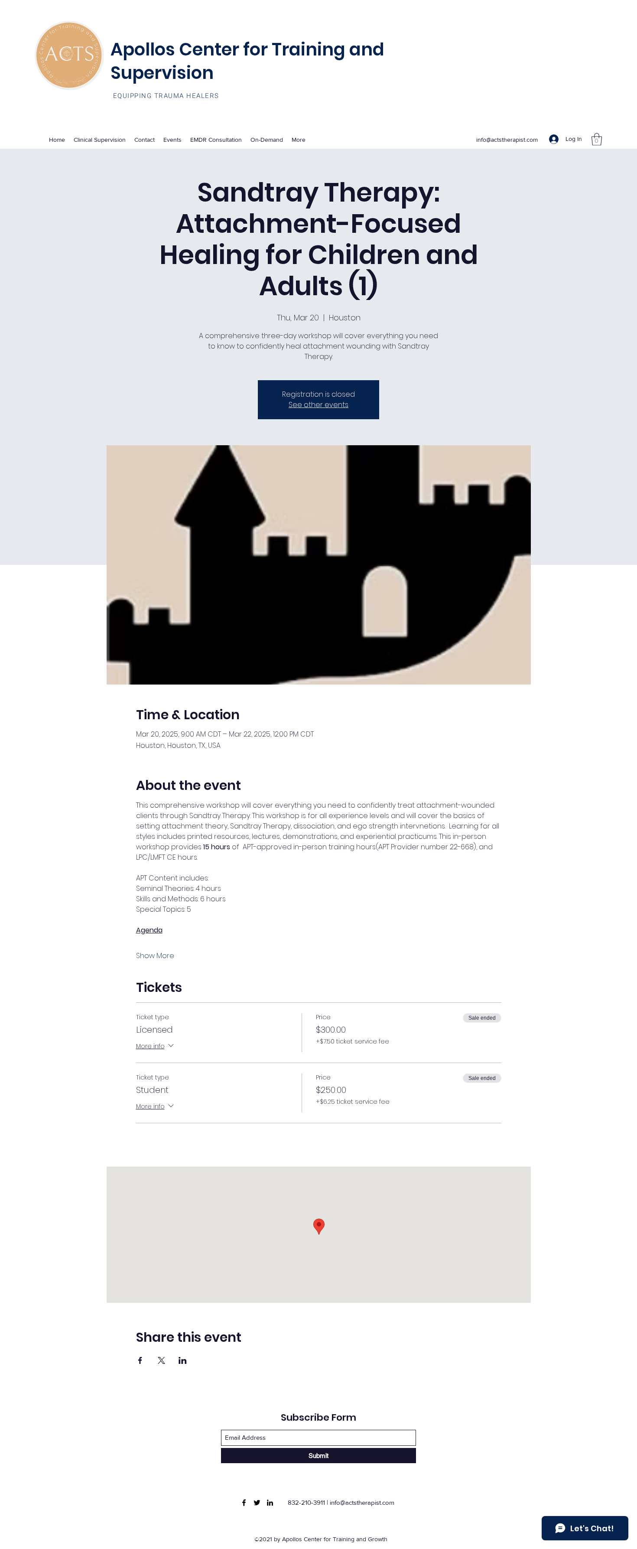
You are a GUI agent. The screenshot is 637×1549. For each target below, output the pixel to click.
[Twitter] (257, 1502)
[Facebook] (244, 1502)
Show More (155, 956)
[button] (597, 139)
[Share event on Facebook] (140, 1360)
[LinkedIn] (270, 1502)
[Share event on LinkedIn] (183, 1360)
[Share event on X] (161, 1360)
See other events (318, 405)
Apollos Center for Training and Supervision (247, 61)
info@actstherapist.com (507, 139)
